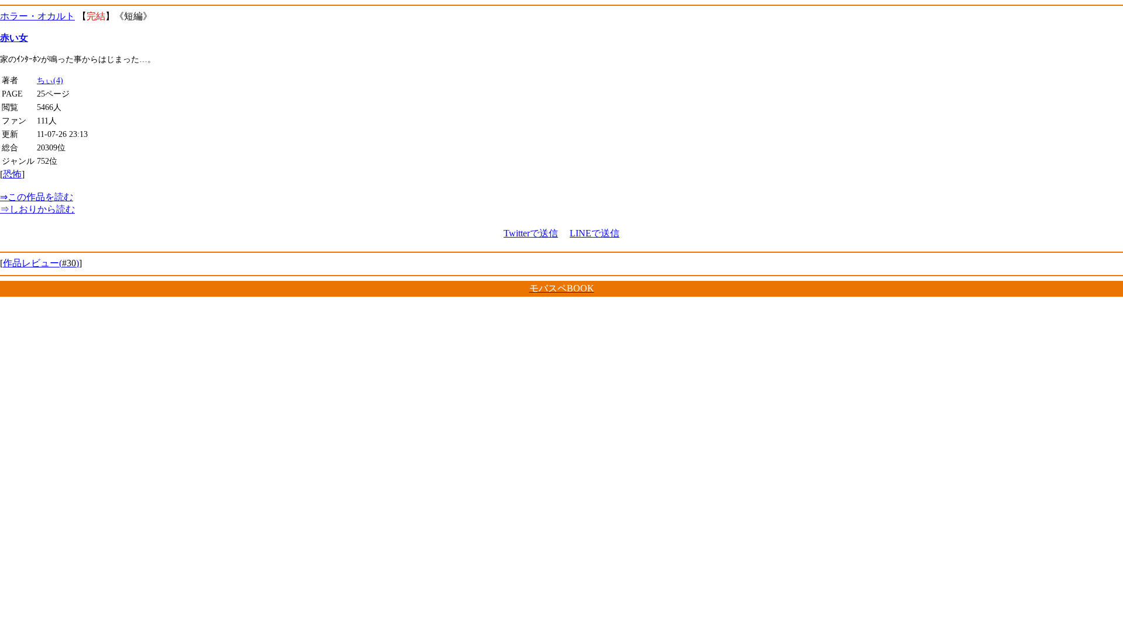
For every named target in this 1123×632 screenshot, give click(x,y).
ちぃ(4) (50, 80)
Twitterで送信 (531, 233)
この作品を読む (36, 197)
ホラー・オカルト (37, 16)
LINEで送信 (594, 233)
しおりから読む (37, 209)
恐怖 (12, 174)
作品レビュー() (41, 263)
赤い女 (14, 38)
